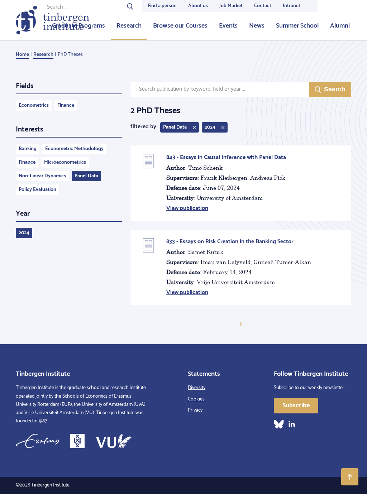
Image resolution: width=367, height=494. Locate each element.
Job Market (231, 6)
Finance (65, 105)
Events (228, 25)
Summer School (297, 25)
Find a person (162, 6)
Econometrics (34, 105)
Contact (262, 6)
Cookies (196, 399)
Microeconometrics (65, 162)
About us (198, 6)
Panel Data (86, 176)
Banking (28, 149)
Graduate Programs (78, 25)
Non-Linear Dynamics (42, 176)
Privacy (195, 410)
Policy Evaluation (37, 190)
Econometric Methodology (74, 149)
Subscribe (296, 405)
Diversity (196, 388)
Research (129, 25)
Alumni (340, 25)
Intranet (291, 6)
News (256, 25)
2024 (24, 233)
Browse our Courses (180, 25)
